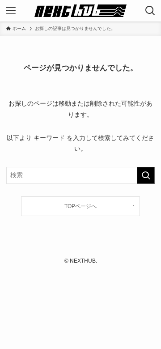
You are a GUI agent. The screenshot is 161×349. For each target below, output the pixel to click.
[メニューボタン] (10, 10)
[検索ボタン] (150, 10)
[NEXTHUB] (80, 10)
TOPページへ (80, 206)
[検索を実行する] (146, 175)
